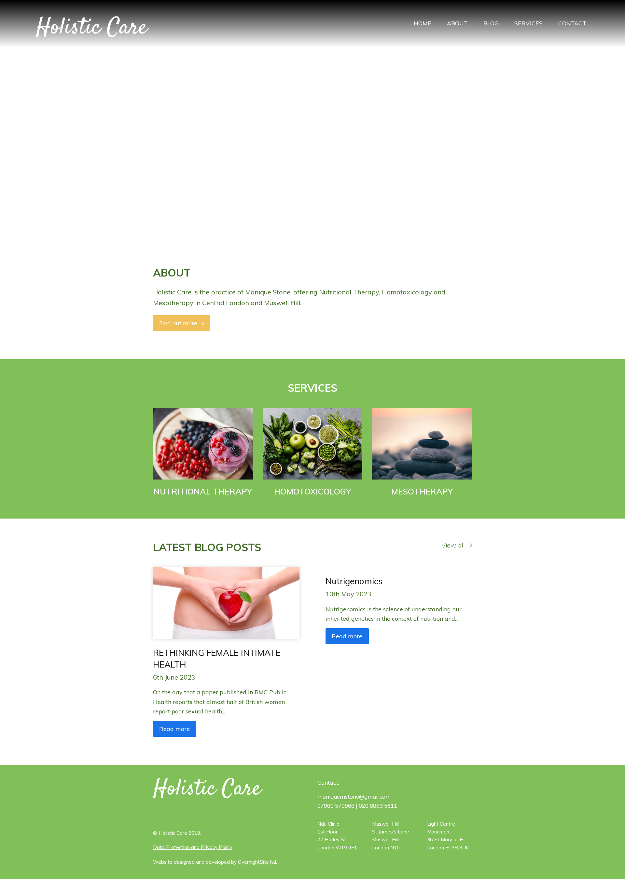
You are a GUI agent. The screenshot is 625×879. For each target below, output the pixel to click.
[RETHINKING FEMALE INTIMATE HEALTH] (226, 602)
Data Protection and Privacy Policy (192, 847)
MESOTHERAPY (422, 491)
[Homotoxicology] (313, 443)
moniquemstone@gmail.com (354, 796)
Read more (174, 729)
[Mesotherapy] (422, 443)
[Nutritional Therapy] (203, 443)
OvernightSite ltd (257, 862)
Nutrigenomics (354, 581)
